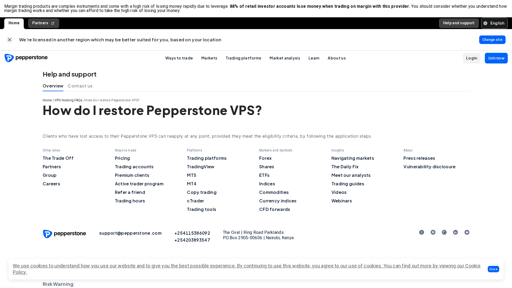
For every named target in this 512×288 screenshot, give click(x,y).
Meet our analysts (351, 175)
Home (14, 23)
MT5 (191, 175)
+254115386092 (192, 233)
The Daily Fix (345, 166)
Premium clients (132, 175)
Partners (40, 23)
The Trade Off (58, 158)
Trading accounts (134, 166)
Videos (339, 192)
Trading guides (347, 183)
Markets (209, 57)
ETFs (264, 175)
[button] (493, 269)
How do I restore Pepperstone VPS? (112, 100)
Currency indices (278, 200)
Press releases (419, 158)
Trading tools (201, 209)
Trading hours (130, 200)
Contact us (80, 86)
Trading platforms (243, 57)
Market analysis (285, 57)
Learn (314, 57)
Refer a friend (130, 192)
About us (336, 57)
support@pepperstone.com (130, 233)
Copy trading (202, 192)
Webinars (341, 200)
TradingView (200, 166)
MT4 (192, 183)
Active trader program (139, 183)
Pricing (122, 158)
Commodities (274, 192)
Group (50, 175)
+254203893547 (192, 240)
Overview (53, 86)
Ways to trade (179, 57)
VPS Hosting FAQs (69, 100)
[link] (9, 40)
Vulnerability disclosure (429, 166)
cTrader (195, 200)
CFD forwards (274, 209)
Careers (51, 183)
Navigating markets (352, 158)
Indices (267, 183)
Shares (266, 166)
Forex (265, 158)
